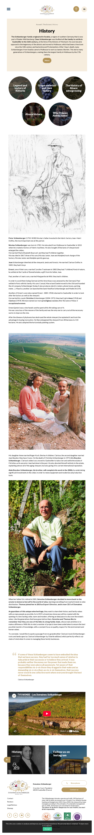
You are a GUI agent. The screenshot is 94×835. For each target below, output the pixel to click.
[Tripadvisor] (15, 815)
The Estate (47, 24)
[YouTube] (21, 815)
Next (87, 760)
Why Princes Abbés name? (60, 114)
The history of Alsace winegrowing (73, 88)
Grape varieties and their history (47, 88)
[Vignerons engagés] (57, 817)
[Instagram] (27, 815)
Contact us (74, 790)
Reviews (10, 802)
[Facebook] (9, 815)
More (47, 60)
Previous (7, 760)
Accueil (39, 24)
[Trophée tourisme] (77, 817)
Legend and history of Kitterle (20, 88)
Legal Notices (12, 805)
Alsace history (33, 114)
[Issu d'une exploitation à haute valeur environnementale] (46, 817)
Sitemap (10, 808)
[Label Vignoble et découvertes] (67, 817)
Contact (10, 798)
